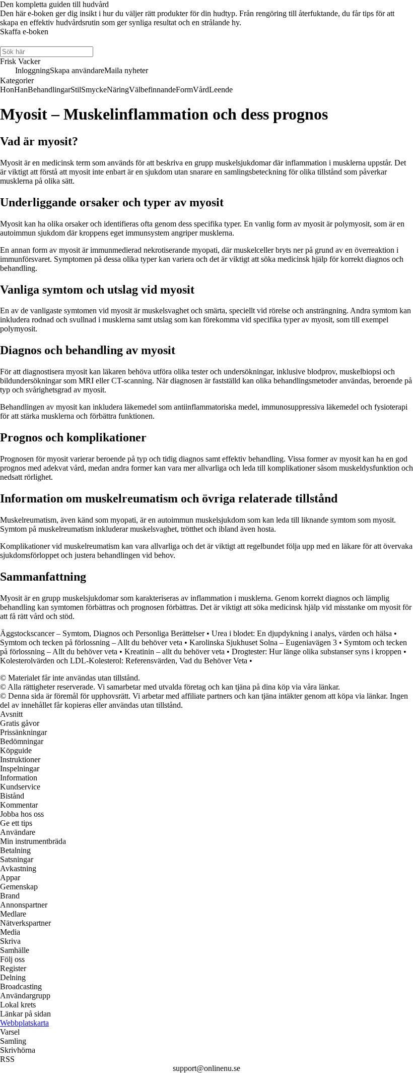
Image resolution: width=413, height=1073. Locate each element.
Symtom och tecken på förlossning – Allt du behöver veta (91, 642)
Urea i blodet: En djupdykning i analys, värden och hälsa (302, 633)
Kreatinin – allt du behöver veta (174, 651)
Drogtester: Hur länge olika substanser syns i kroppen (316, 651)
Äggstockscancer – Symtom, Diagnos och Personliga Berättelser (102, 633)
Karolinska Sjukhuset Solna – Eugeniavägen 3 (263, 642)
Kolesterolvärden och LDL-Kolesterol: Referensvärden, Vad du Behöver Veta (123, 660)
